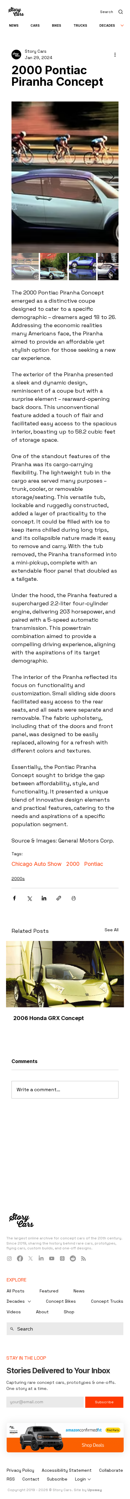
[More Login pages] (89, 1479)
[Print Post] (73, 898)
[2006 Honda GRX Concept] (65, 974)
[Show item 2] (53, 266)
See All (112, 929)
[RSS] (83, 1258)
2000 (73, 864)
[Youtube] (52, 1258)
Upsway (94, 1489)
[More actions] (115, 54)
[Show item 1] (25, 266)
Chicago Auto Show (36, 864)
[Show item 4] (111, 266)
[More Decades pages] (122, 25)
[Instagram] (9, 1258)
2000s (18, 878)
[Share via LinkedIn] (44, 898)
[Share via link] (59, 898)
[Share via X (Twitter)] (29, 898)
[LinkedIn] (41, 1258)
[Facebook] (20, 1258)
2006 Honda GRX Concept (48, 1018)
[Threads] (62, 1258)
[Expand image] (65, 177)
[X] (31, 1258)
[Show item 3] (82, 266)
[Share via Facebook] (14, 898)
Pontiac (93, 864)
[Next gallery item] (111, 177)
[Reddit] (73, 1258)
